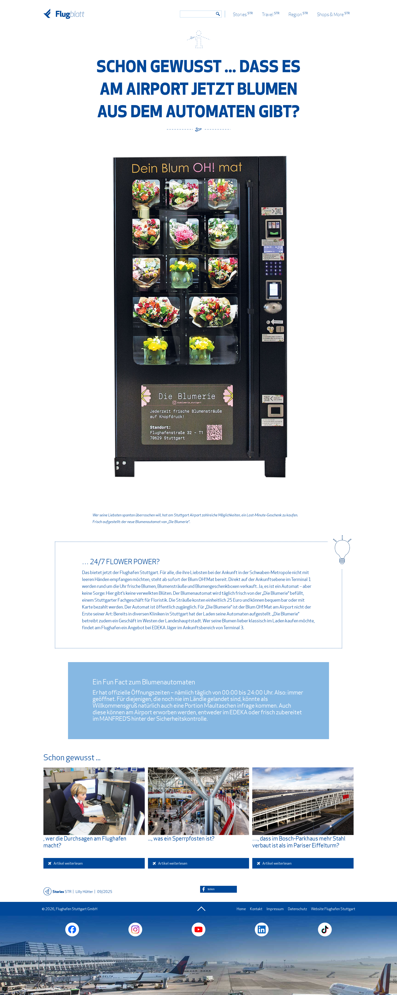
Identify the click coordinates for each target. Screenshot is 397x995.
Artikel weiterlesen (68, 863)
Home (241, 908)
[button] (218, 889)
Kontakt (256, 908)
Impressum (275, 908)
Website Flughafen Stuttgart (333, 908)
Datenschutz (297, 908)
